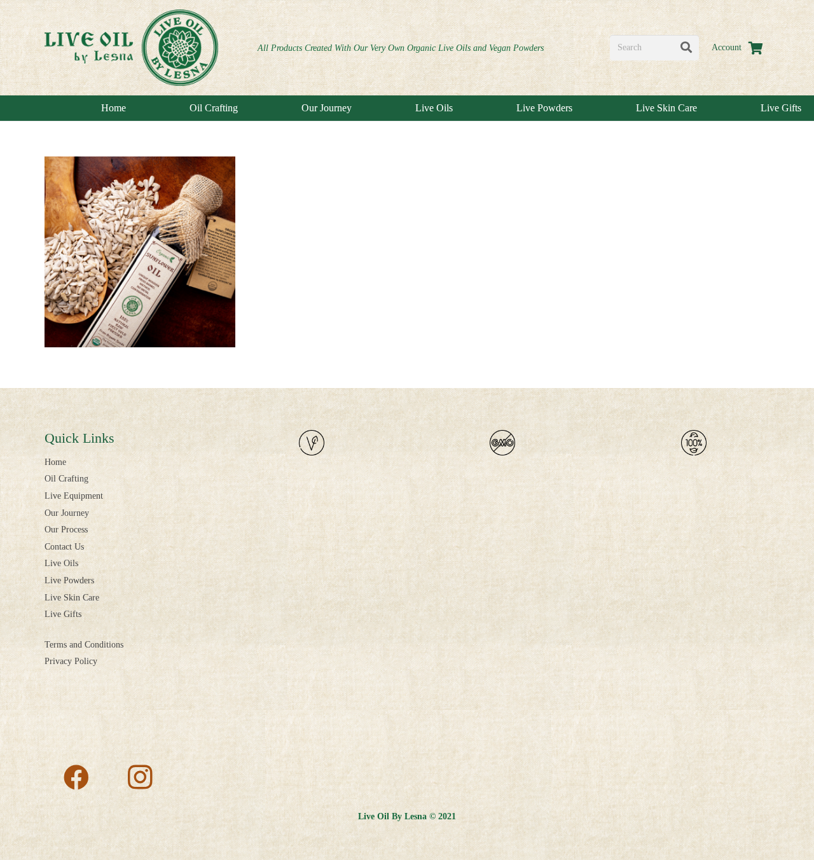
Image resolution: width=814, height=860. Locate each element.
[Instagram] (140, 777)
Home (55, 462)
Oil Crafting (66, 478)
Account (727, 47)
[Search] (686, 47)
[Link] (131, 48)
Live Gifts (63, 614)
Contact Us (64, 546)
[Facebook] (76, 777)
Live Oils (61, 563)
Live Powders (69, 580)
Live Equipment (74, 496)
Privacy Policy (71, 661)
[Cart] (755, 47)
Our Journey (67, 513)
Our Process (66, 529)
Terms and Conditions (84, 644)
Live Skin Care (72, 597)
